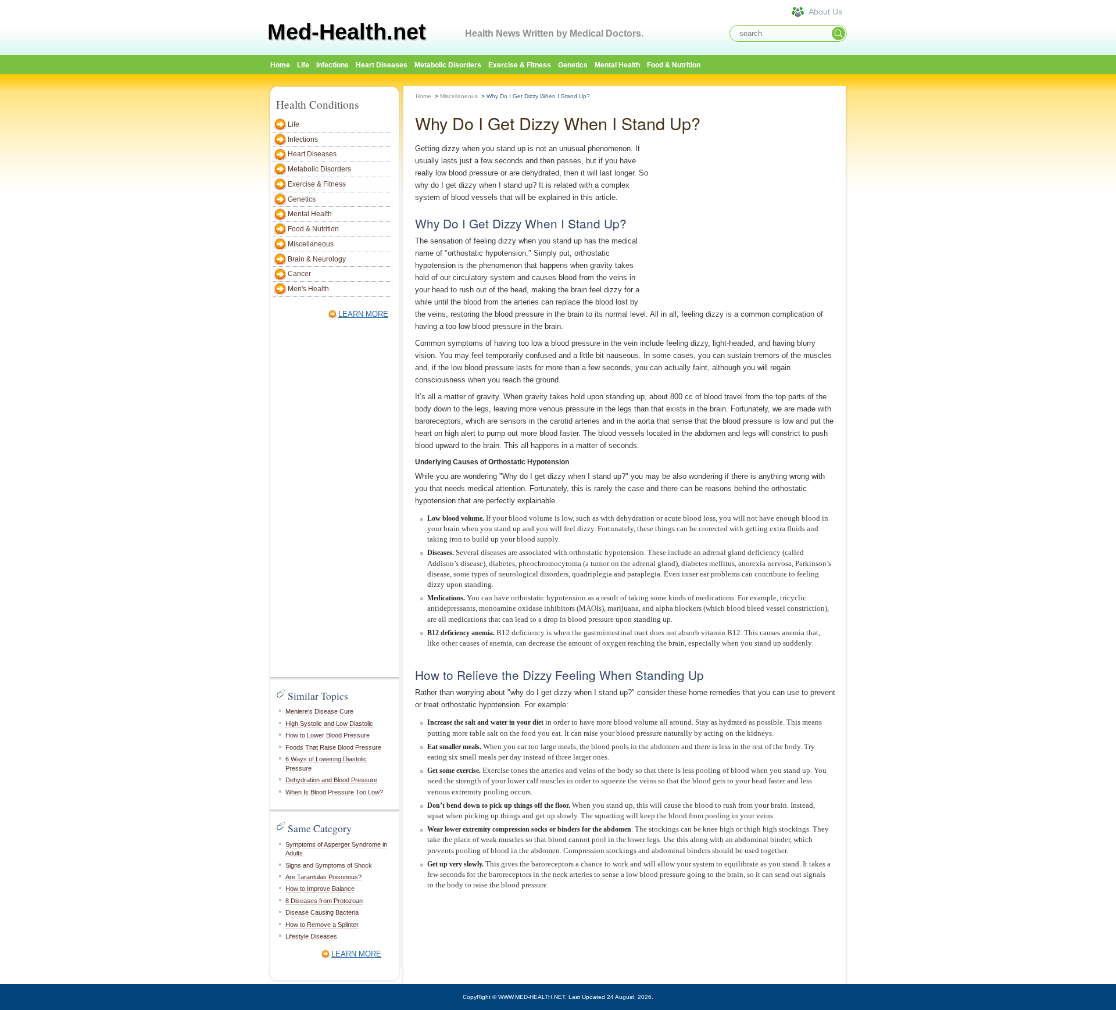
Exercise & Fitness (519, 65)
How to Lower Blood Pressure (327, 735)
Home (423, 96)
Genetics (573, 65)
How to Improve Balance (320, 888)
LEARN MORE (363, 314)
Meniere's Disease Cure (319, 711)
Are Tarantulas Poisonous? (323, 876)
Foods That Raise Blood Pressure (333, 747)
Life (303, 65)
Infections (332, 65)
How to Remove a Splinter (322, 924)
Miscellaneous (311, 244)
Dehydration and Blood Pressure (331, 779)
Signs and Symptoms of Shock (328, 865)
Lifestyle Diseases (311, 936)
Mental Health (617, 65)
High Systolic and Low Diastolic (329, 723)
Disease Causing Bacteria (322, 912)
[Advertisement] (900, 259)
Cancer (299, 274)
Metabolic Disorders (447, 65)
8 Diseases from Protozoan (324, 900)
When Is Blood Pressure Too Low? (334, 792)
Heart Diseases (381, 65)
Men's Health (308, 289)
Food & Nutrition (673, 65)
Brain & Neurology (317, 259)
